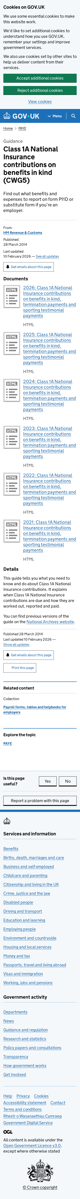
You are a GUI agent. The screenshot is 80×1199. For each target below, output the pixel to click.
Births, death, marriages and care (33, 857)
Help (7, 1095)
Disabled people (18, 902)
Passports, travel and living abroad (34, 964)
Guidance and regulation (25, 1029)
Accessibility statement (24, 1102)
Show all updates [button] (16, 644)
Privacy (23, 1095)
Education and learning (24, 920)
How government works (24, 1065)
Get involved (14, 1074)
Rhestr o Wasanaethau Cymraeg (32, 1116)
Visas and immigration (23, 973)
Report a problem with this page (40, 800)
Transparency (15, 1056)
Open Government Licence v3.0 (32, 1145)
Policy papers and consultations (32, 1047)
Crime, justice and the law (26, 893)
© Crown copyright (40, 1187)
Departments (15, 1012)
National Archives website (50, 621)
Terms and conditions (22, 1109)
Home (8, 128)
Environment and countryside (29, 938)
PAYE (22, 128)
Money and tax (16, 955)
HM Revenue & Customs (22, 233)
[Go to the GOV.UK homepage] (21, 116)
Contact (57, 1102)
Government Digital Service (28, 1122)
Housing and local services (27, 947)
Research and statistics (24, 1038)
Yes (51, 781)
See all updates (47, 256)
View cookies (40, 101)
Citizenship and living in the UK (31, 884)
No (71, 781)
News (8, 1020)
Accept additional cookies (40, 78)
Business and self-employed (28, 866)
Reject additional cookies (40, 90)
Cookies (41, 1095)
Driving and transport (22, 911)
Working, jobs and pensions (28, 982)
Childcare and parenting (25, 875)
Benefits (10, 848)
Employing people (19, 929)
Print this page (23, 668)
